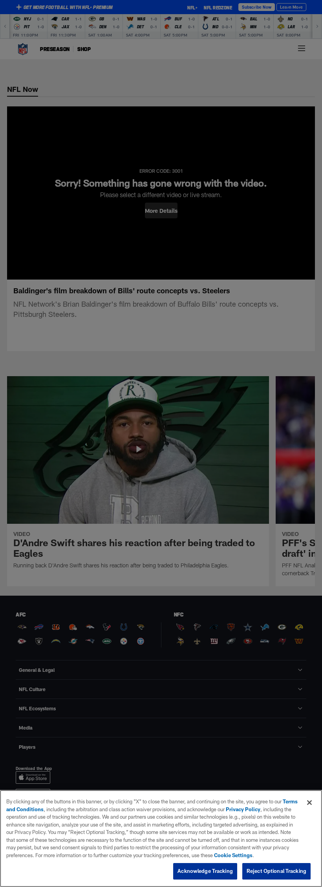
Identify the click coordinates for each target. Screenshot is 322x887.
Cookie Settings (233, 855)
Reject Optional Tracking (276, 871)
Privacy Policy (243, 809)
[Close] (309, 802)
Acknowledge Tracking (205, 871)
